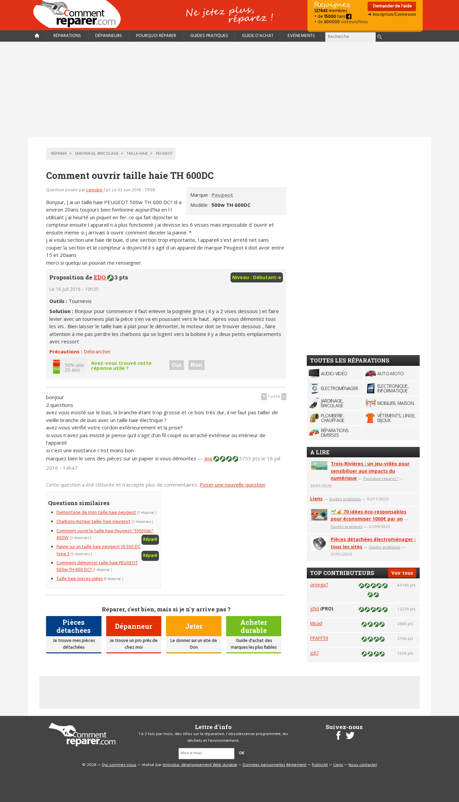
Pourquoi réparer (156, 35)
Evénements (301, 35)
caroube (94, 190)
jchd (314, 608)
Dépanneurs (108, 35)
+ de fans (330, 16)
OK (241, 753)
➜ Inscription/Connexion (392, 14)
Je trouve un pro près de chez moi (134, 644)
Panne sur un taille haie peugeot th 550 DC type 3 (98, 550)
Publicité (320, 765)
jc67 (314, 653)
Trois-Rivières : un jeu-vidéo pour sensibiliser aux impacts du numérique (370, 471)
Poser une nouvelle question (232, 484)
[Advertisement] (229, 89)
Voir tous (402, 573)
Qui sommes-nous (119, 765)
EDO (100, 277)
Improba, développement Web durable (200, 765)
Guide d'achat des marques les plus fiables (254, 644)
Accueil (79, 14)
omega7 (319, 584)
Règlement (296, 765)
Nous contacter (362, 765)
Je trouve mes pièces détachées (74, 644)
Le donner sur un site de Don (193, 644)
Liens (316, 498)
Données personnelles (264, 765)
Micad (316, 623)
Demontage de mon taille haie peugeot (96, 512)
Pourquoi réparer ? (381, 478)
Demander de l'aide (392, 6)
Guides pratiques (209, 35)
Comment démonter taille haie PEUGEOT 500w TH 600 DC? (97, 566)
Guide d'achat (258, 35)
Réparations (67, 35)
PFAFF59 (319, 638)
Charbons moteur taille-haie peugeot (93, 521)
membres (330, 10)
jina (208, 458)
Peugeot (222, 194)
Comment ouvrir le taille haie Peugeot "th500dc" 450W (105, 534)
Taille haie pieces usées (79, 578)
